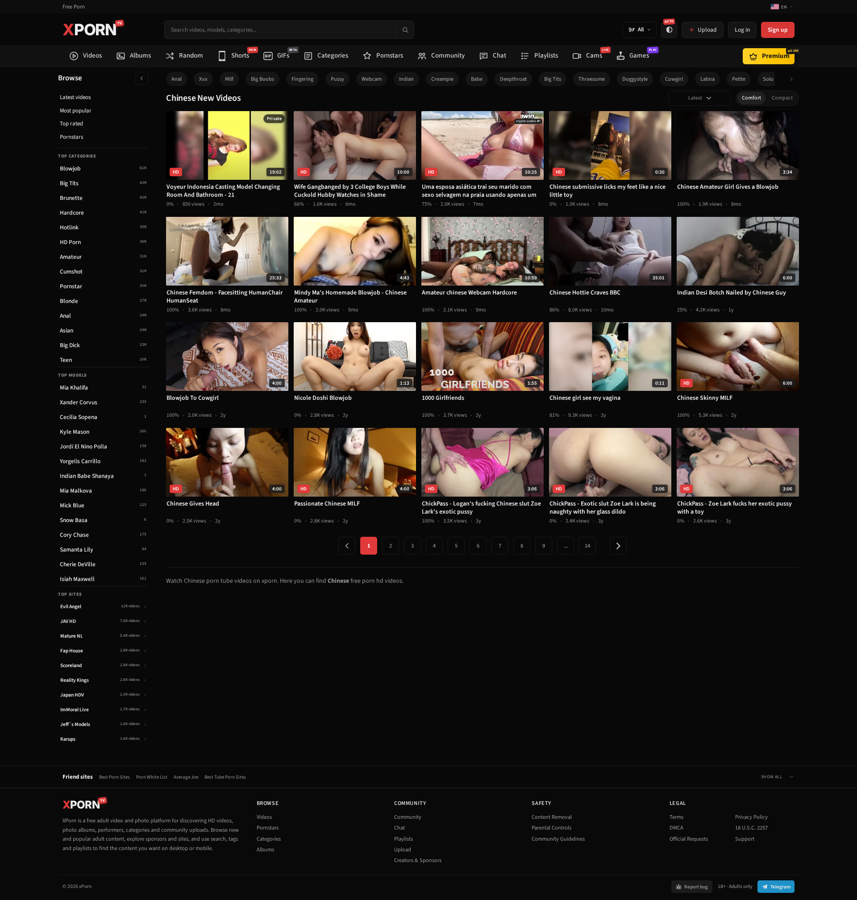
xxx (203, 79)
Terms (676, 817)
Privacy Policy (751, 817)
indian (406, 79)
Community (407, 817)
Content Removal (552, 817)
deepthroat (513, 79)
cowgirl (674, 79)
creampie (442, 79)
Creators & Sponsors (417, 860)
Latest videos (75, 97)
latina (707, 79)
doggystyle (635, 79)
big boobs (262, 79)
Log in (742, 29)
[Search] (405, 29)
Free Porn (73, 7)
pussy (337, 79)
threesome (591, 79)
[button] (793, 79)
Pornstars (71, 137)
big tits (552, 79)
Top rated (71, 124)
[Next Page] (618, 546)
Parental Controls (551, 828)
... (566, 546)
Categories (269, 839)
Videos (264, 817)
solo (768, 79)
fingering (302, 79)
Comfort (751, 98)
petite (738, 79)
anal (176, 79)
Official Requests (689, 839)
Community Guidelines (558, 839)
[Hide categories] (141, 78)
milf (229, 79)
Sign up (778, 29)
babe (477, 79)
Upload (402, 850)
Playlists (403, 839)
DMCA (676, 828)
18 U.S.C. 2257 (751, 828)
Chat (399, 828)
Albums (265, 850)
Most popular (76, 111)
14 (587, 546)
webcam (372, 79)
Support (744, 839)
